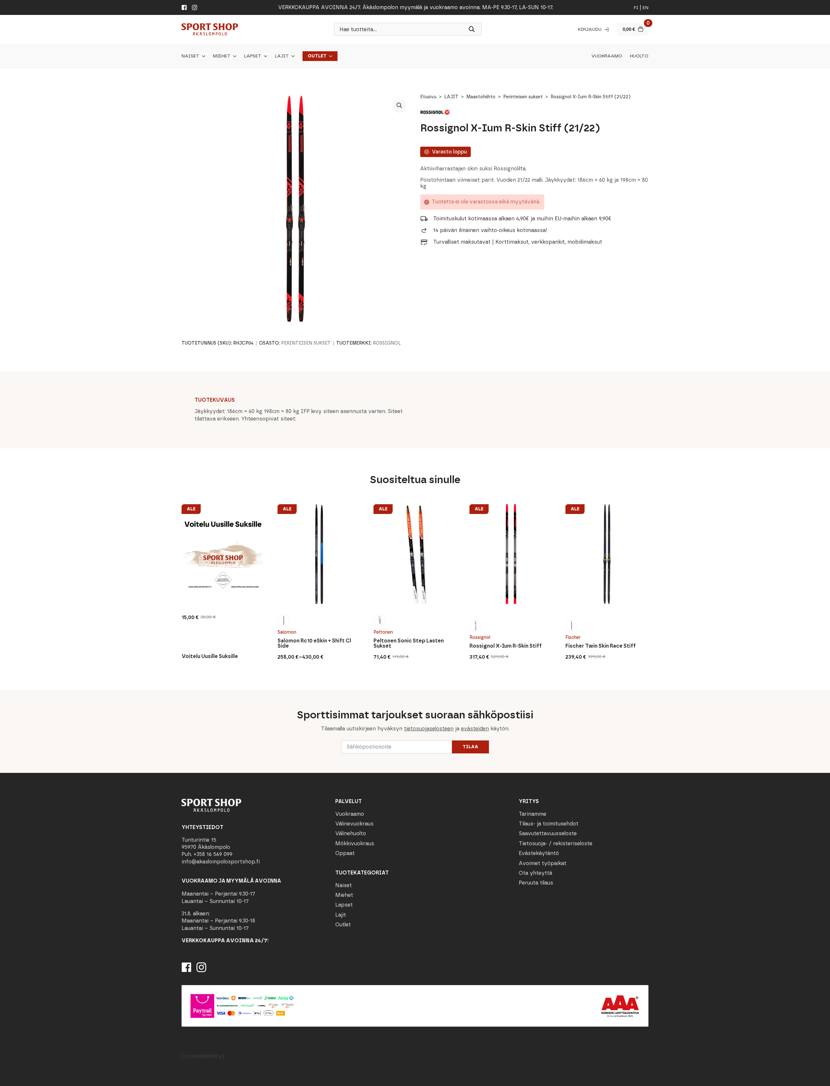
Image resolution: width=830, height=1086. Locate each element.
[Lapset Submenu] (264, 56)
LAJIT (451, 97)
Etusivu (428, 97)
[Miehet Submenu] (233, 56)
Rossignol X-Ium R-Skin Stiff (505, 646)
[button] (399, 105)
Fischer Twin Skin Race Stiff (600, 646)
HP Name (181, 695)
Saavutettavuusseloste (548, 833)
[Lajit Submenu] (292, 56)
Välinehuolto (350, 833)
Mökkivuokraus (354, 843)
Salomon (287, 632)
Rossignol (387, 343)
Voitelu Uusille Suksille (210, 656)
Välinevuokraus (354, 824)
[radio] (284, 620)
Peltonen (383, 632)
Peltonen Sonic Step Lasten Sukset (409, 643)
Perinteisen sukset (523, 97)
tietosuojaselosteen (429, 729)
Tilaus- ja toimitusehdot (548, 824)
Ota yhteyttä (535, 873)
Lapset (252, 56)
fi (636, 7)
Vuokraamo (606, 56)
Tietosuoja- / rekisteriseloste (555, 843)
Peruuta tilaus (536, 883)
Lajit (282, 56)
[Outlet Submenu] (329, 56)
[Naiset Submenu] (202, 56)
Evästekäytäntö (539, 853)
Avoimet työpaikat (542, 863)
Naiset (190, 56)
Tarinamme (532, 814)
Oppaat (345, 853)
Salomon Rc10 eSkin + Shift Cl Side (314, 643)
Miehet (222, 56)
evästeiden (475, 729)
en (645, 7)
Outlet (317, 56)
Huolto (639, 56)
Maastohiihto (480, 97)
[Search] (472, 29)
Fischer (573, 637)
